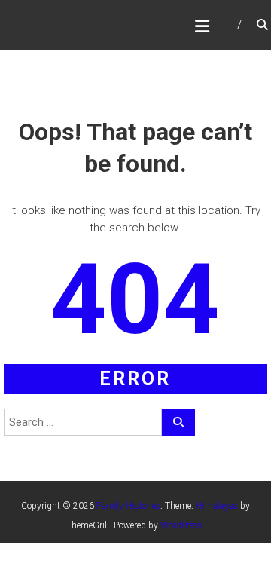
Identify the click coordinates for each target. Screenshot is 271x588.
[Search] (178, 422)
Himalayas (217, 506)
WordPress (181, 525)
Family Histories (128, 506)
